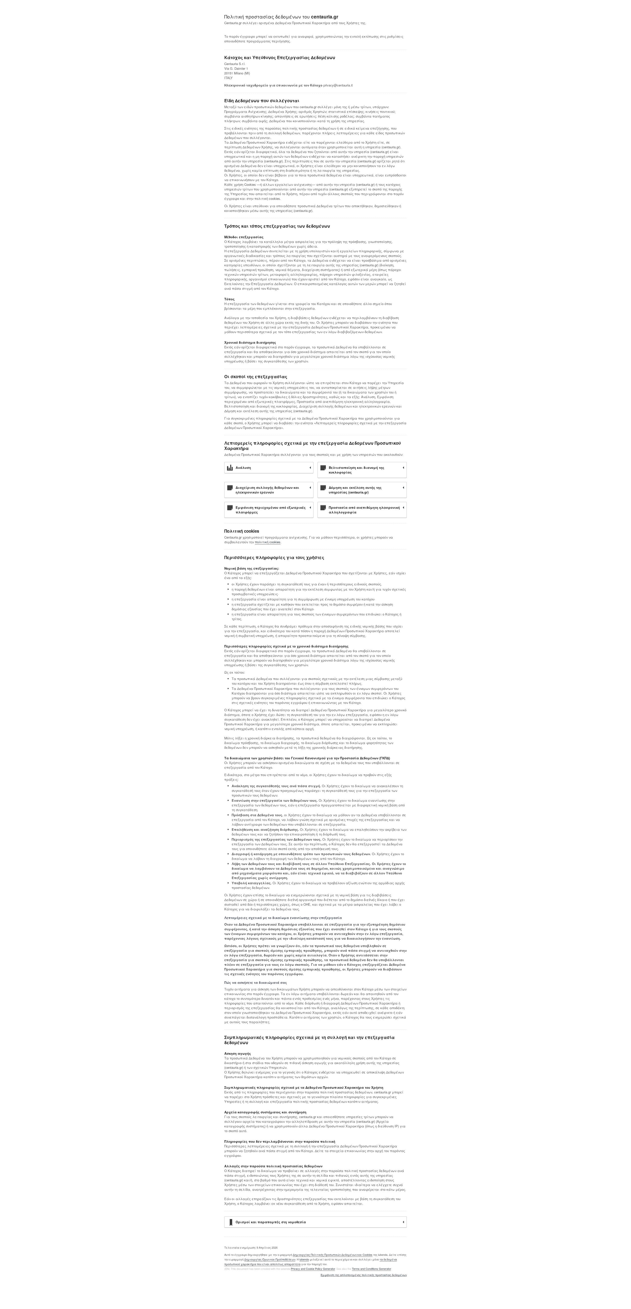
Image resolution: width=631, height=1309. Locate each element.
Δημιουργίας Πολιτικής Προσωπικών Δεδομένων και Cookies (332, 1255)
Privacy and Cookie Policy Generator (313, 1269)
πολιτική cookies (267, 542)
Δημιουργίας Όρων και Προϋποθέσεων (269, 1259)
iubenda (304, 1259)
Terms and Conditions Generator (371, 1269)
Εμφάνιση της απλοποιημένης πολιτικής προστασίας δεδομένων (364, 1275)
